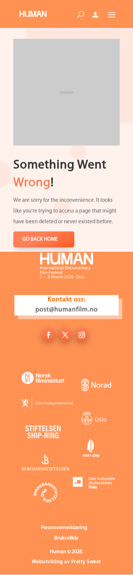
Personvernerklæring (64, 528)
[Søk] (80, 16)
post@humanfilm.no (66, 310)
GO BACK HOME (40, 239)
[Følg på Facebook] (48, 334)
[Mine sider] (95, 15)
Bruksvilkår (66, 538)
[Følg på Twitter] (65, 334)
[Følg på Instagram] (81, 334)
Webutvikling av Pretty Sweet (66, 562)
